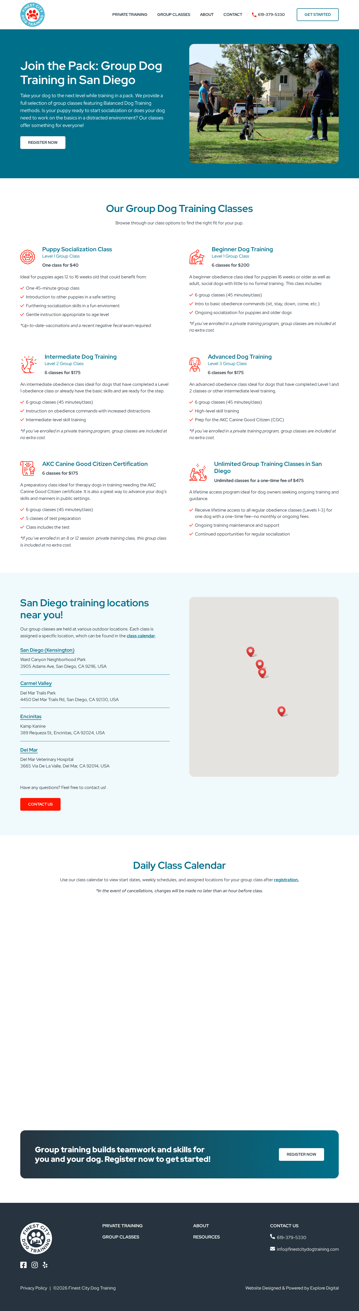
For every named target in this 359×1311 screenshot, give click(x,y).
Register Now (43, 142)
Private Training (130, 14)
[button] (283, 711)
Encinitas (31, 716)
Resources (206, 1237)
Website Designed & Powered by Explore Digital (292, 1288)
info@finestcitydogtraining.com (308, 1249)
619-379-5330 (271, 14)
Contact (232, 14)
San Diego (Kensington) (47, 650)
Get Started (318, 14)
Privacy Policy (33, 1288)
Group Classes (173, 14)
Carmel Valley (36, 683)
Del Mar (29, 749)
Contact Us (40, 804)
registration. (286, 880)
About (207, 14)
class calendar (141, 636)
